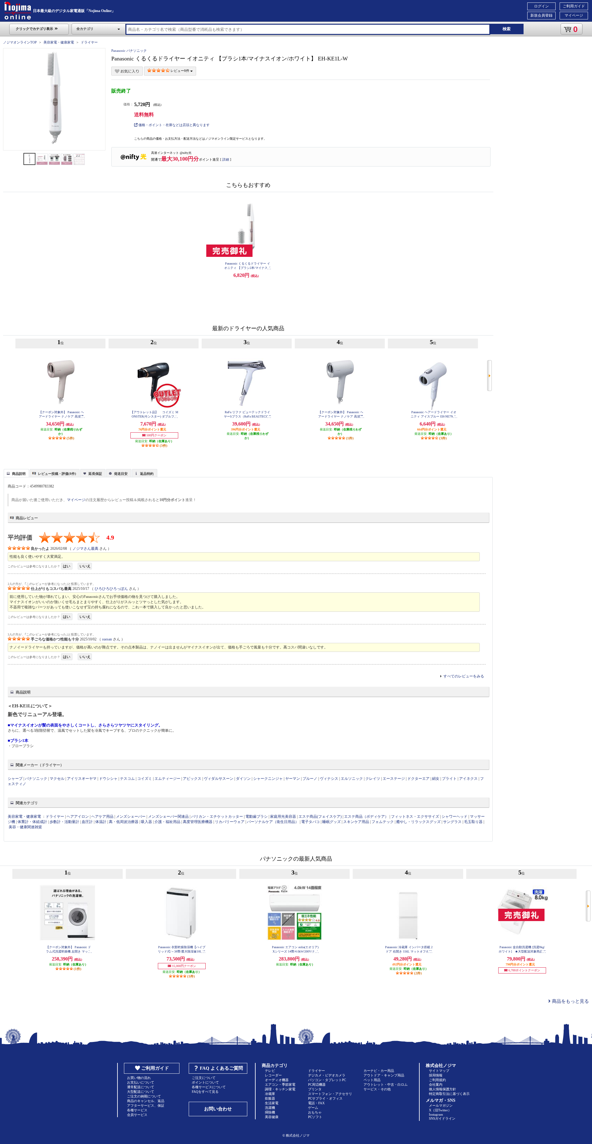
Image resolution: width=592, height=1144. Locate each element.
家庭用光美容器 (283, 816)
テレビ (270, 1070)
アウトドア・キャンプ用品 (384, 1075)
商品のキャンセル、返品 (145, 1101)
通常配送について (140, 1087)
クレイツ (372, 778)
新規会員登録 (541, 15)
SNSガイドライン (442, 1118)
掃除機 (270, 1112)
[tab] (16, 473)
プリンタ (315, 1089)
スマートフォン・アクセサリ (330, 1094)
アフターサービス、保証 (145, 1105)
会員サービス (137, 1115)
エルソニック (352, 778)
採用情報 (435, 1075)
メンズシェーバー (131, 816)
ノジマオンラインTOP (20, 42)
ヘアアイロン (78, 816)
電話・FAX (316, 1103)
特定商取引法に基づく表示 (449, 1094)
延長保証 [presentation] (95, 473)
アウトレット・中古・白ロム (386, 1084)
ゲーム (313, 1107)
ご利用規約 (437, 1080)
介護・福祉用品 (167, 822)
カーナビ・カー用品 (379, 1070)
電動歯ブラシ (256, 816)
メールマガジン (441, 1105)
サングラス (452, 822)
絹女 (435, 778)
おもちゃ (315, 1112)
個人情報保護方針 (442, 1089)
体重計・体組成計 (32, 822)
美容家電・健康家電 (58, 42)
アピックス (192, 778)
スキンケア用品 (356, 822)
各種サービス (137, 1110)
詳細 (225, 159)
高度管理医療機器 (197, 822)
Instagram (436, 1114)
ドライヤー (89, 42)
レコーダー (273, 1075)
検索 (507, 29)
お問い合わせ (218, 1108)
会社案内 (435, 1084)
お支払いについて (140, 1082)
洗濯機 (270, 1107)
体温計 (100, 822)
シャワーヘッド (454, 816)
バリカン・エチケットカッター (217, 816)
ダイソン (243, 778)
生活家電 (271, 1103)
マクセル (57, 778)
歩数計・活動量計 (64, 822)
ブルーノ (309, 778)
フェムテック (383, 822)
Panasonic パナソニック (129, 50)
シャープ (15, 778)
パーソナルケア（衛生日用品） (273, 822)
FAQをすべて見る (205, 1091)
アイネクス (468, 778)
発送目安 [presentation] (121, 473)
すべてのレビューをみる (463, 676)
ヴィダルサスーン (218, 778)
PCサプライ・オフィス (325, 1098)
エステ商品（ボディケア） (366, 816)
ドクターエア (418, 778)
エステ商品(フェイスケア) (320, 816)
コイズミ (144, 778)
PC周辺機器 (317, 1084)
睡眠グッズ (331, 822)
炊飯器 (270, 1098)
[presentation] (15, 472)
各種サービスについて (209, 1087)
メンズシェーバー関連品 (168, 816)
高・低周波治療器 (123, 822)
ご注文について (204, 1078)
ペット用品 (372, 1080)
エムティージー (167, 778)
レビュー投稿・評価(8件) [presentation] (57, 473)
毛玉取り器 (473, 822)
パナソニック (36, 778)
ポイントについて (205, 1082)
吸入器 (146, 822)
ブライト (449, 778)
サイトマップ (439, 1070)
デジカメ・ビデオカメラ (326, 1075)
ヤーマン (292, 778)
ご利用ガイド (574, 6)
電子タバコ (310, 822)
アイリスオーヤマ (82, 778)
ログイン (541, 6)
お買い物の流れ (139, 1078)
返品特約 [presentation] (147, 473)
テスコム (127, 778)
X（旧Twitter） (440, 1110)
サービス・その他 (377, 1089)
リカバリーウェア (230, 822)
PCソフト (315, 1117)
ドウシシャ (108, 778)
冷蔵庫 (270, 1094)
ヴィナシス (329, 778)
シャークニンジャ (268, 778)
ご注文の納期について (144, 1096)
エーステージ (394, 778)
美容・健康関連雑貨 (25, 827)
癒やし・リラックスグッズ (418, 822)
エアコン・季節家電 (280, 1084)
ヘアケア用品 (102, 816)
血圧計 (87, 822)
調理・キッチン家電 (280, 1089)
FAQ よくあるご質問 (221, 1068)
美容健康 (271, 1117)
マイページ (574, 15)
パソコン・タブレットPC (327, 1080)
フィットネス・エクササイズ (415, 816)
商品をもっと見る (570, 1001)
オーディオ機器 (277, 1080)
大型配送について (140, 1091)
